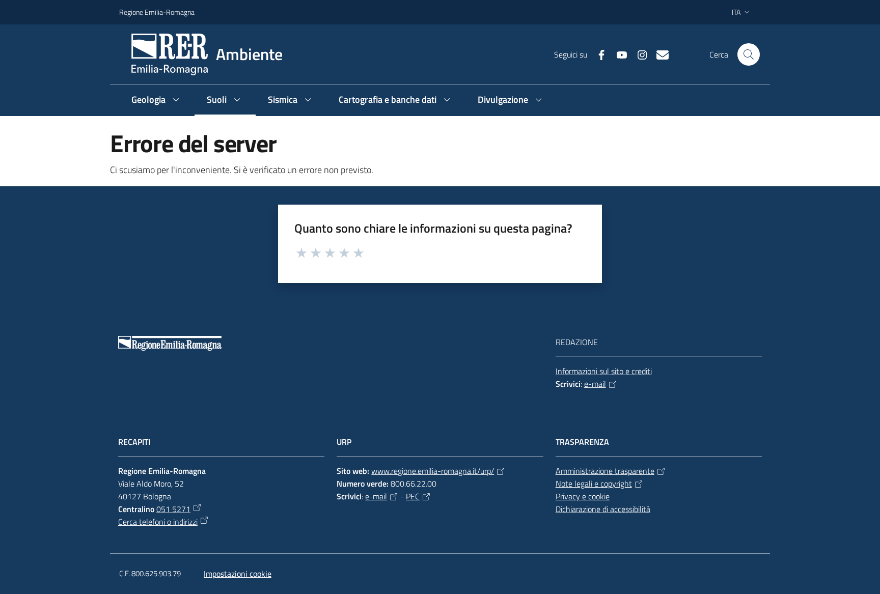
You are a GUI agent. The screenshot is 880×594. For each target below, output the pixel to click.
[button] (748, 54)
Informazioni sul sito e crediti (604, 371)
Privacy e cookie (583, 496)
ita (736, 12)
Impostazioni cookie (237, 574)
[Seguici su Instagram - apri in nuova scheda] (638, 54)
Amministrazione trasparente (605, 471)
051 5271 (173, 509)
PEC (413, 496)
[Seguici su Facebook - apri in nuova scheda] (597, 54)
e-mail (595, 384)
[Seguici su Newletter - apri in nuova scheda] (658, 54)
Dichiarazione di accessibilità (603, 509)
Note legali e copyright (594, 483)
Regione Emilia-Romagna (157, 12)
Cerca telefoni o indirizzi (158, 522)
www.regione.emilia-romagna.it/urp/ (432, 471)
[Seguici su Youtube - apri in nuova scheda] (618, 54)
